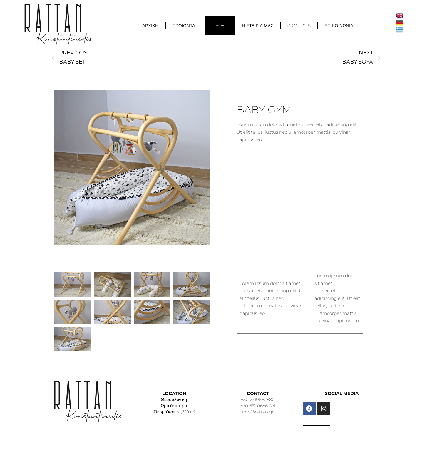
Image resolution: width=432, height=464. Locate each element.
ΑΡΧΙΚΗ (150, 26)
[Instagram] (323, 408)
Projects (299, 26)
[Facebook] (309, 408)
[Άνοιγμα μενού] (220, 25)
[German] (399, 22)
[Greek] (399, 29)
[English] (399, 15)
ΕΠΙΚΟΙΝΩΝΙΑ (338, 26)
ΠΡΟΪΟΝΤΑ (183, 26)
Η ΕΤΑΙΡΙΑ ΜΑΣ (257, 26)
